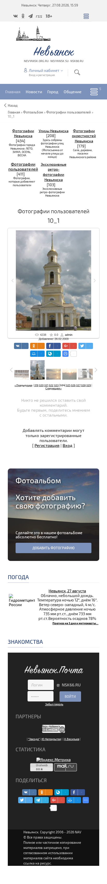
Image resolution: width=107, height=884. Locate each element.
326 (73, 385)
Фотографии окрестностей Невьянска (84, 136)
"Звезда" (34, 739)
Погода (18, 577)
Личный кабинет (44, 70)
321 (46, 385)
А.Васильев (71, 739)
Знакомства (25, 641)
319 (36, 385)
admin (68, 334)
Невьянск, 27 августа (67, 590)
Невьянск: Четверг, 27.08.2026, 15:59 (49, 5)
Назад (13, 105)
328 (83, 385)
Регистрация (47, 445)
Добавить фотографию (53, 548)
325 (68, 385)
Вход (67, 445)
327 (78, 385)
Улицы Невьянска (54, 131)
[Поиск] (77, 72)
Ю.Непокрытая (51, 739)
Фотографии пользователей (23, 166)
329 (88, 385)
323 (56, 385)
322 (51, 385)
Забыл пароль (54, 704)
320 (41, 385)
